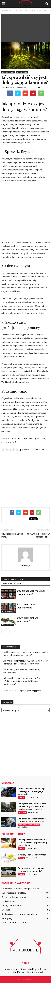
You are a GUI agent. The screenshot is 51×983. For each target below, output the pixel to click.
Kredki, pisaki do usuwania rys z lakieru (19, 914)
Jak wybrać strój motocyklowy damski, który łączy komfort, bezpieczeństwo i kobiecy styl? (25, 662)
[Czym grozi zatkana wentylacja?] (8, 621)
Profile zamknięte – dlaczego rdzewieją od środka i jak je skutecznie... (31, 791)
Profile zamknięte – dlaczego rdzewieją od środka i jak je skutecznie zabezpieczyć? (25, 653)
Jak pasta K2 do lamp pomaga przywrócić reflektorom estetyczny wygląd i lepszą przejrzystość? (21, 681)
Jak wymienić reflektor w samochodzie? (38, 535)
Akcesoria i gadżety (8, 72)
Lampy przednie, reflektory (13, 893)
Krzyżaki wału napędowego (13, 897)
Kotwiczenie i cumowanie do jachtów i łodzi (21, 888)
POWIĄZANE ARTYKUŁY (14, 579)
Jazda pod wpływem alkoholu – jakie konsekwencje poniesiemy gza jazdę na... (32, 842)
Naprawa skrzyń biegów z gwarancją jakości (22, 691)
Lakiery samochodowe (11, 905)
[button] (47, 4)
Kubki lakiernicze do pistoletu (14, 922)
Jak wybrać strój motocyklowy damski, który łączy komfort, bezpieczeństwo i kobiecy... (32, 806)
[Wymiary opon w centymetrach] (8, 858)
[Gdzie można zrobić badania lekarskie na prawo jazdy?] (8, 872)
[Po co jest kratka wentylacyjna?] (8, 608)
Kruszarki (5, 909)
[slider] (9, 449)
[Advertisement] (25, 27)
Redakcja (10, 87)
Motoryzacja (7, 918)
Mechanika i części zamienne (29, 825)
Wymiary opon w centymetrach (32, 855)
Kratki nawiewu (22, 72)
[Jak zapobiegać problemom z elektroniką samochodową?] (8, 822)
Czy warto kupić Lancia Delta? (12, 535)
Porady (21, 797)
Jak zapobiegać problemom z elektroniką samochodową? (21, 671)
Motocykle (22, 812)
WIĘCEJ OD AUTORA (12, 583)
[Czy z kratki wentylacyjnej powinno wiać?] (8, 594)
